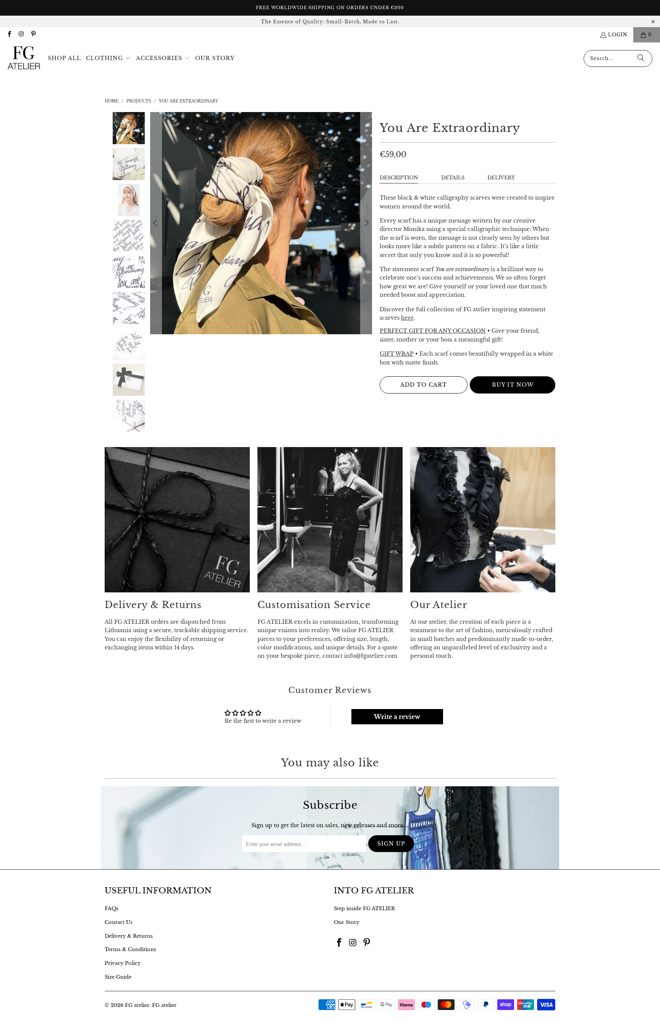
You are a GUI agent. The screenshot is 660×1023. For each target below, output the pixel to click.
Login (618, 34)
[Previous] (156, 223)
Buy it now (513, 384)
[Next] (366, 223)
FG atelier (137, 1005)
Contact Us (119, 922)
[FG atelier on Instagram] (21, 34)
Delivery (501, 177)
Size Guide (118, 977)
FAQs (111, 908)
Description (399, 177)
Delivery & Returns (129, 936)
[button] (108, 58)
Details (452, 177)
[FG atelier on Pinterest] (33, 34)
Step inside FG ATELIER (364, 908)
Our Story (346, 922)
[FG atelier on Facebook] (9, 34)
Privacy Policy (123, 963)
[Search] (640, 58)
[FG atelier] (24, 58)
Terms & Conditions (130, 949)
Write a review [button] (397, 716)
